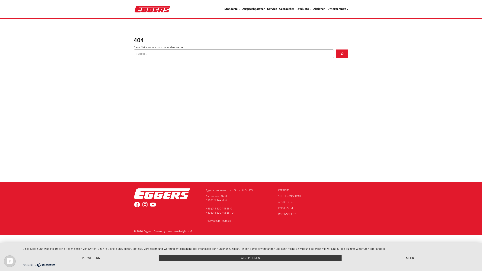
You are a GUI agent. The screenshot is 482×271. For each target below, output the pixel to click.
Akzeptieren (250, 258)
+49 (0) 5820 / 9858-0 (219, 208)
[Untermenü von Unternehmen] (347, 9)
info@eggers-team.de (218, 220)
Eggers (147, 231)
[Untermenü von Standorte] (239, 9)
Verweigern (91, 258)
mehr (410, 258)
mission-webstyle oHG (179, 231)
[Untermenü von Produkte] (310, 9)
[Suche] (342, 53)
